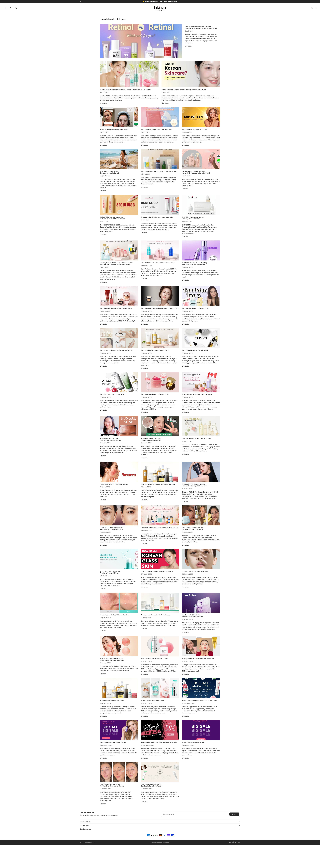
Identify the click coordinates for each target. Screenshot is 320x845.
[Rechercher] (10, 8)
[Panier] (315, 8)
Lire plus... (188, 46)
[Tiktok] (236, 842)
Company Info (85, 825)
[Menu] (5, 8)
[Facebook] (230, 842)
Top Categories (85, 829)
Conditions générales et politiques (160, 842)
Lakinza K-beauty (89, 842)
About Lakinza (85, 821)
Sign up (234, 814)
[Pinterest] (239, 842)
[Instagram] (233, 842)
